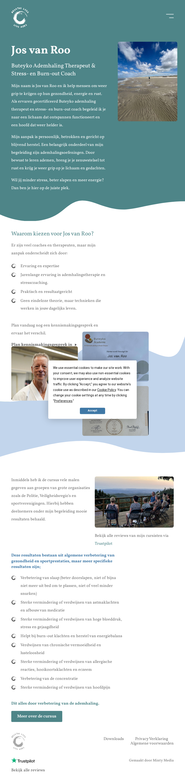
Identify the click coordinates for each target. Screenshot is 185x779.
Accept (92, 410)
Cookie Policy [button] (106, 390)
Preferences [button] (63, 401)
